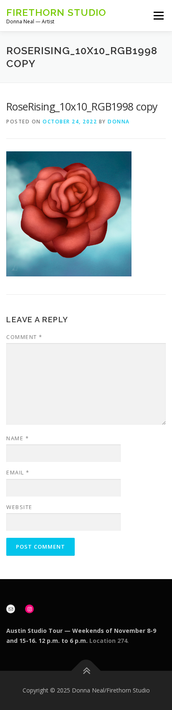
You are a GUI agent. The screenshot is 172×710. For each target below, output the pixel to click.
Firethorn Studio (56, 12)
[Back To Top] (86, 671)
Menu (158, 15)
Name (17, 438)
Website (19, 507)
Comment (24, 337)
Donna (119, 121)
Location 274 (108, 641)
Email (18, 472)
